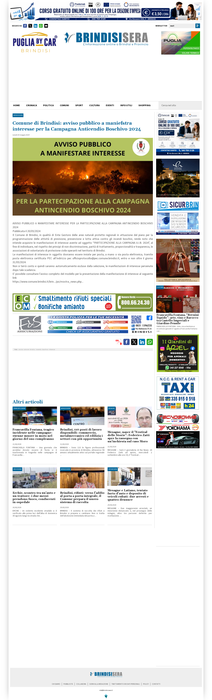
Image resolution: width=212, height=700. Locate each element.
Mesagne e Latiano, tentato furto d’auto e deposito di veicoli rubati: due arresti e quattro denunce (128, 495)
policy (146, 684)
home (16, 105)
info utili (126, 105)
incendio (38, 349)
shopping (144, 105)
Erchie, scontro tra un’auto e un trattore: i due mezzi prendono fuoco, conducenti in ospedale (34, 497)
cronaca (31, 105)
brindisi (32, 349)
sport (79, 105)
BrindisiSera (18, 115)
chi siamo (56, 684)
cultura (94, 105)
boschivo (45, 349)
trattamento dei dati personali (125, 684)
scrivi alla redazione (98, 684)
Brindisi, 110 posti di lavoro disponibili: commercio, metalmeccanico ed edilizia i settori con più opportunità (81, 434)
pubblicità (68, 684)
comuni (64, 105)
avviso (21, 349)
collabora (81, 684)
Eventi (110, 105)
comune (26, 349)
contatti (156, 684)
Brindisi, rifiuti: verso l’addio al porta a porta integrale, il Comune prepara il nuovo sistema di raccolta (82, 497)
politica (48, 105)
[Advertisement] (106, 78)
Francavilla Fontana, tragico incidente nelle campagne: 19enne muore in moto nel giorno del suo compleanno (33, 434)
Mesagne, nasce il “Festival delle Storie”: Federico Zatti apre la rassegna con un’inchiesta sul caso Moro (129, 436)
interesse (52, 349)
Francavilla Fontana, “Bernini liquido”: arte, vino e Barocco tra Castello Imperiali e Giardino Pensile (178, 319)
